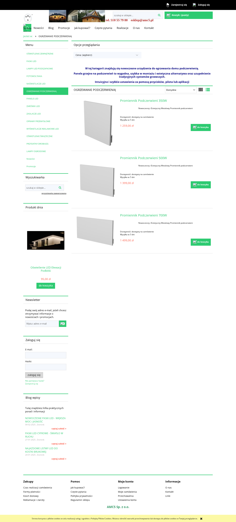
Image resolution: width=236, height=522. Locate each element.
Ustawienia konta (127, 499)
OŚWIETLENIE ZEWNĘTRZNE (39, 53)
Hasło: (28, 361)
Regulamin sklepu (80, 499)
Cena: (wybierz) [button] (84, 55)
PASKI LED (31, 61)
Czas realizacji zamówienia (37, 487)
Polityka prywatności (81, 495)
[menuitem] (38, 28)
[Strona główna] (28, 17)
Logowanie (123, 487)
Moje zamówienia (127, 491)
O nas (168, 487)
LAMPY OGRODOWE (36, 151)
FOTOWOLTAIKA (34, 76)
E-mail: (29, 349)
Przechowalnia (126, 495)
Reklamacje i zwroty (33, 499)
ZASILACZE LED (33, 113)
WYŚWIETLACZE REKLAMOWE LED (42, 128)
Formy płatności (31, 491)
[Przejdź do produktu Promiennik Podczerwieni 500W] (95, 180)
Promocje (31, 166)
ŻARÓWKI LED (33, 106)
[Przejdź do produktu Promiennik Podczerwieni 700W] (95, 232)
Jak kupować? (78, 487)
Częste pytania (78, 491)
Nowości (30, 158)
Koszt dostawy (31, 495)
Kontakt (169, 491)
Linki (167, 495)
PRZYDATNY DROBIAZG (37, 143)
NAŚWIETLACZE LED (35, 83)
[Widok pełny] (208, 89)
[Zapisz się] (62, 323)
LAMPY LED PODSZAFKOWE (39, 68)
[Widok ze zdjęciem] (201, 89)
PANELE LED (32, 98)
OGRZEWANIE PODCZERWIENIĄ (41, 91)
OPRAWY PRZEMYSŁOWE (38, 121)
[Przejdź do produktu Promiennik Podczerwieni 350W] (95, 123)
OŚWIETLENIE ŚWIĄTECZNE (39, 136)
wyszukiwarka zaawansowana (54, 193)
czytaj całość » (59, 428)
